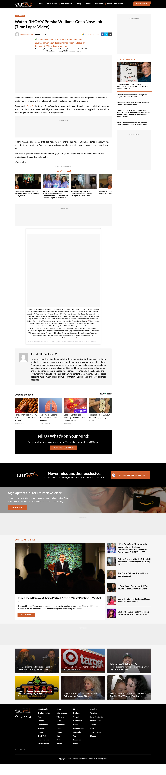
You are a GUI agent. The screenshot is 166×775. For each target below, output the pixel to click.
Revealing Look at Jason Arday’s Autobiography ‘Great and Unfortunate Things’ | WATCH (132, 86)
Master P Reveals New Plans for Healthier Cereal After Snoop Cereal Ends (133, 104)
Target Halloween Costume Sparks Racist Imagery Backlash (82, 668)
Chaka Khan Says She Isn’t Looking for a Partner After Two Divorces (133, 613)
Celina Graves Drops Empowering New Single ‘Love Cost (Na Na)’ (132, 96)
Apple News (20, 16)
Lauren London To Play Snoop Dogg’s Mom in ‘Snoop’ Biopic (134, 600)
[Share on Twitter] (106, 34)
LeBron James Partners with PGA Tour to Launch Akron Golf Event (133, 587)
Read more (28, 615)
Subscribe (17, 507)
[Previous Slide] (17, 187)
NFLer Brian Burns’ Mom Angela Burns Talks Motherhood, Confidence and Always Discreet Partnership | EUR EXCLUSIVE (55, 195)
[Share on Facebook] (102, 34)
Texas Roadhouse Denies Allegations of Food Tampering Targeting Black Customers (35, 693)
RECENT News (63, 171)
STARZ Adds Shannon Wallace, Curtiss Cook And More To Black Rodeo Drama (132, 124)
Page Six (30, 106)
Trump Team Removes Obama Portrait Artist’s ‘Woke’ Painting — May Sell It (27, 194)
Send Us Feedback (63, 448)
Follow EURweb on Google (132, 475)
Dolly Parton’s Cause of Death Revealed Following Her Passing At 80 (81, 694)
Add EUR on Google (92, 34)
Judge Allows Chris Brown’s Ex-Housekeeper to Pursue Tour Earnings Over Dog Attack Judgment (129, 667)
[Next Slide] (110, 187)
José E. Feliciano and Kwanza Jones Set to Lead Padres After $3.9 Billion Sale (36, 668)
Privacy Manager (20, 749)
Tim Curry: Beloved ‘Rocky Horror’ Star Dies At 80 (133, 574)
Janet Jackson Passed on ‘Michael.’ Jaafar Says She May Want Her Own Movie (128, 694)
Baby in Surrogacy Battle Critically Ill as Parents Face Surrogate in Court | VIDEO (81, 194)
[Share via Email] (110, 34)
